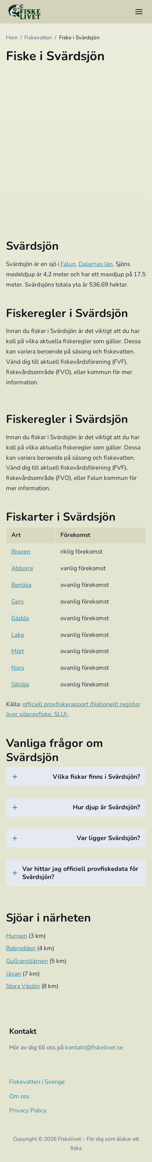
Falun (68, 264)
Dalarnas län (95, 264)
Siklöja (20, 684)
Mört (17, 651)
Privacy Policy (28, 1110)
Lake (17, 635)
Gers (17, 601)
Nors (17, 668)
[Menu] (139, 12)
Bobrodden (21, 948)
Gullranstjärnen (27, 961)
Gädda (20, 618)
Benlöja (21, 585)
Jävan (13, 974)
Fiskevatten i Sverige (37, 1082)
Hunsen (16, 936)
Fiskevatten (38, 37)
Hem (12, 37)
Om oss (19, 1096)
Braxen (20, 552)
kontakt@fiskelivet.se (94, 1047)
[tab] (76, 780)
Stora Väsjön (23, 986)
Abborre (22, 568)
